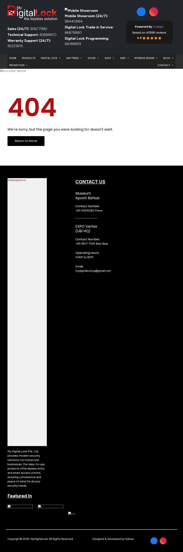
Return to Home (26, 141)
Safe (123, 58)
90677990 (38, 29)
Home (12, 58)
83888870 (48, 35)
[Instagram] (153, 11)
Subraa (129, 539)
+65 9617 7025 (85, 243)
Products (28, 58)
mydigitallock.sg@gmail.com (93, 270)
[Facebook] (141, 11)
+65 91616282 (84, 210)
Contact (164, 65)
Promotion (16, 65)
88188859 (73, 44)
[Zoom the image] (27, 180)
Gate (108, 58)
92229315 (15, 46)
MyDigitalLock (39, 539)
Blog (167, 58)
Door (91, 58)
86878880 (73, 32)
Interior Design (144, 58)
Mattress (72, 58)
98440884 (74, 21)
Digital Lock (49, 58)
